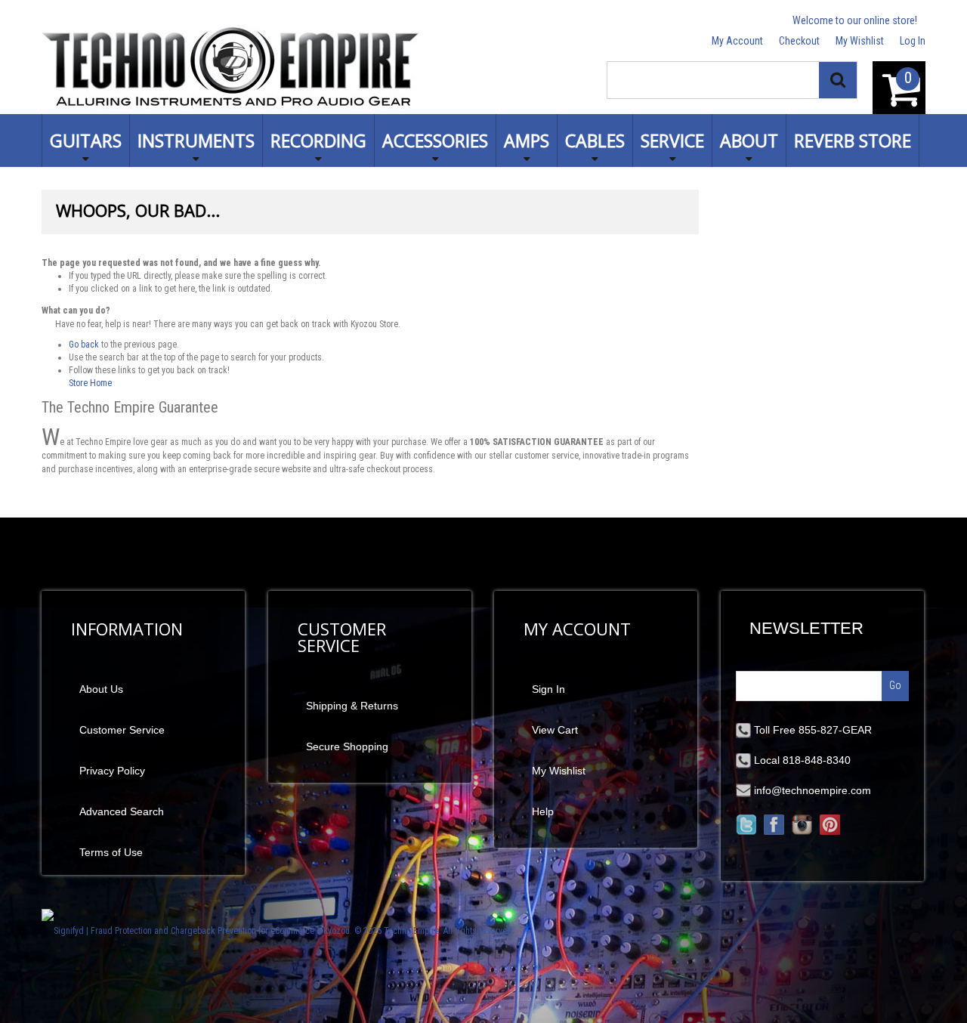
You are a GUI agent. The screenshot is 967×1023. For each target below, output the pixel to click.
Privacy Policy (112, 771)
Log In (912, 41)
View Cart (555, 730)
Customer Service (122, 730)
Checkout (799, 41)
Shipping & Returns (352, 706)
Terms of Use (111, 852)
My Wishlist (860, 41)
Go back (84, 344)
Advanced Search (121, 811)
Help (543, 811)
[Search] (838, 80)
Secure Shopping (347, 746)
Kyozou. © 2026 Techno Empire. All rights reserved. (418, 931)
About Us (101, 689)
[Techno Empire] (230, 69)
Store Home (90, 383)
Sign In (548, 689)
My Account (737, 41)
